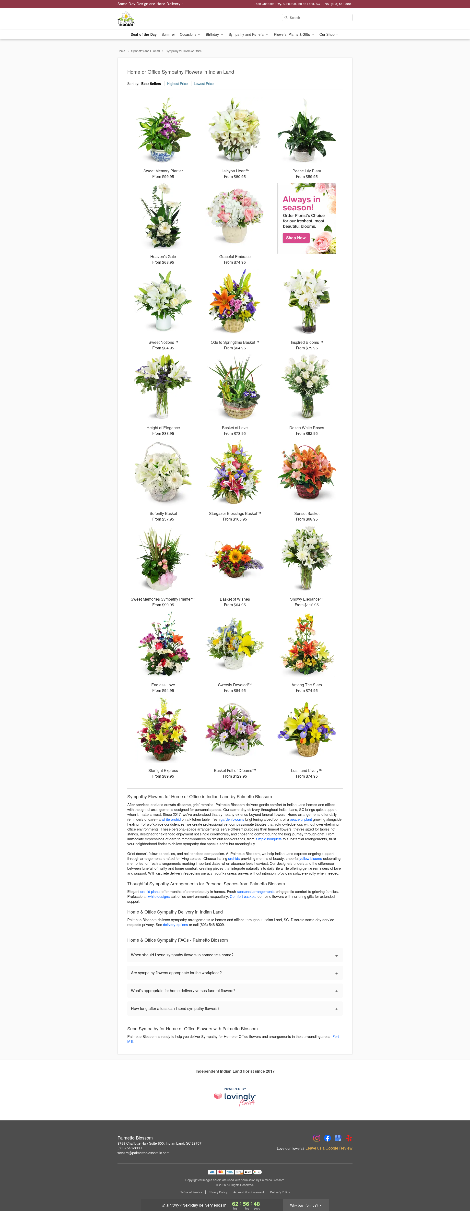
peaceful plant (301, 819)
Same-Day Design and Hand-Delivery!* (150, 3)
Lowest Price (204, 83)
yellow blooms (310, 858)
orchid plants (150, 891)
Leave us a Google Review (329, 1148)
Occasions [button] (188, 34)
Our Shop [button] (327, 34)
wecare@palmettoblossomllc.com (143, 1152)
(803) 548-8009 (130, 1147)
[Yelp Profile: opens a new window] (349, 1138)
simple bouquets (269, 838)
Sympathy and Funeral (145, 51)
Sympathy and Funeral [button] (247, 34)
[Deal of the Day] (307, 218)
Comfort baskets (243, 896)
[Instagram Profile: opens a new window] (316, 1138)
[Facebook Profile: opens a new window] (327, 1138)
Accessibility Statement (248, 1192)
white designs (159, 896)
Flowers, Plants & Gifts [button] (292, 34)
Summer (168, 34)
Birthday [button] (213, 34)
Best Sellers (151, 83)
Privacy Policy (218, 1192)
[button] (457, 1190)
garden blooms (232, 819)
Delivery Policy (280, 1192)
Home (121, 51)
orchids (234, 858)
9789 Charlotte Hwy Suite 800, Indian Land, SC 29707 (159, 1143)
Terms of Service (191, 1192)
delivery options (175, 924)
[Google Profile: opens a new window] (338, 1138)
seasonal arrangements (256, 891)
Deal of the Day (144, 34)
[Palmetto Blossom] (153, 19)
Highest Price (177, 83)
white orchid (171, 819)
